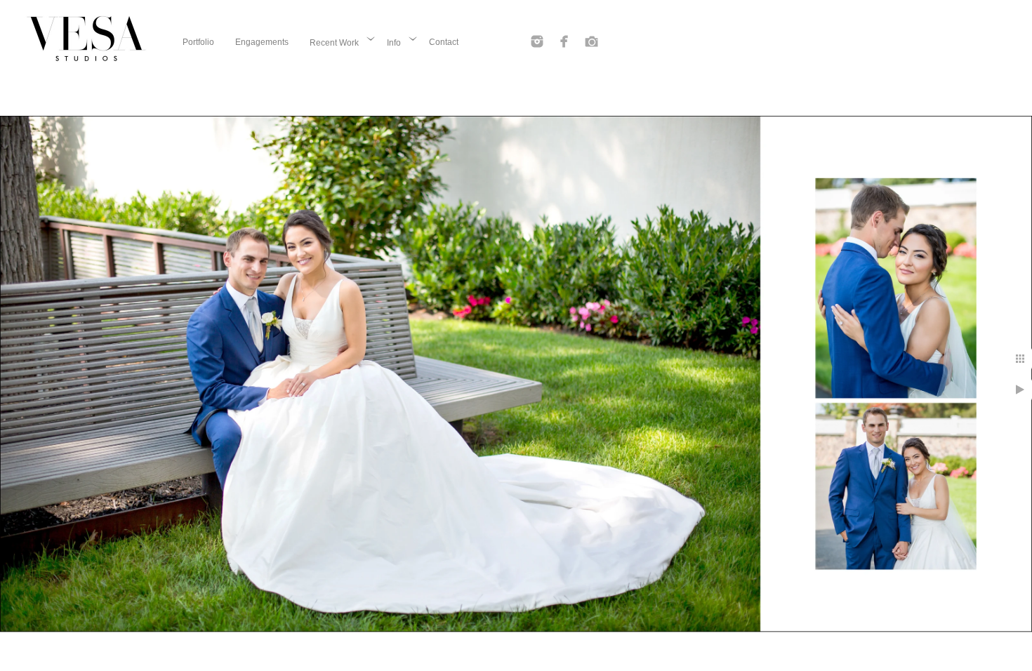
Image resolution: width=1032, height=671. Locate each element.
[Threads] (592, 41)
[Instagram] (537, 41)
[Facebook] (564, 41)
